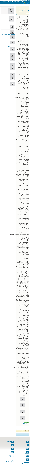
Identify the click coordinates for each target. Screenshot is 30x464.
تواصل (20, 0)
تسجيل (23, 0)
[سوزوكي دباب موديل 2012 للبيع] (12, 74)
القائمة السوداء (23, 1)
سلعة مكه (28, 445)
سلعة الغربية (12, 449)
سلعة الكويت (12, 444)
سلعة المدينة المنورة (26, 462)
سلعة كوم (12, 438)
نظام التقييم (12, 457)
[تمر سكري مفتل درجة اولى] (12, 64)
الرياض (27, 10)
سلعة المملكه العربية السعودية (10, 441)
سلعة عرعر (27, 459)
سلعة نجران (27, 456)
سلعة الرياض (27, 441)
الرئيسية (28, 0)
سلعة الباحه (27, 452)
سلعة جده (28, 444)
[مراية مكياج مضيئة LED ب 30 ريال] (12, 58)
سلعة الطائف (27, 448)
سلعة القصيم (27, 449)
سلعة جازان (27, 455)
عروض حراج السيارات (16, 1)
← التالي (17, 14)
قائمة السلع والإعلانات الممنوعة (10, 461)
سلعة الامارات (12, 445)
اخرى (14, 62)
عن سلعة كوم (12, 462)
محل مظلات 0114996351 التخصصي (20, 11)
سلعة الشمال (12, 448)
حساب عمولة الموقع (11, 455)
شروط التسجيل (12, 456)
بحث (26, 0)
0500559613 (26, 423)
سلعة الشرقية (12, 452)
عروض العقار (9, 1)
